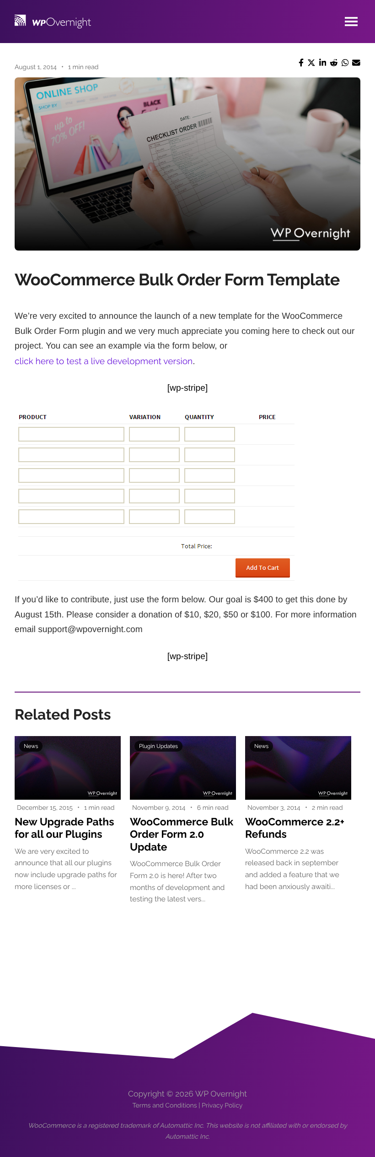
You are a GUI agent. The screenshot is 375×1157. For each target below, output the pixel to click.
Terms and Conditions (165, 1105)
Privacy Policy (222, 1105)
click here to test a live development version (104, 361)
